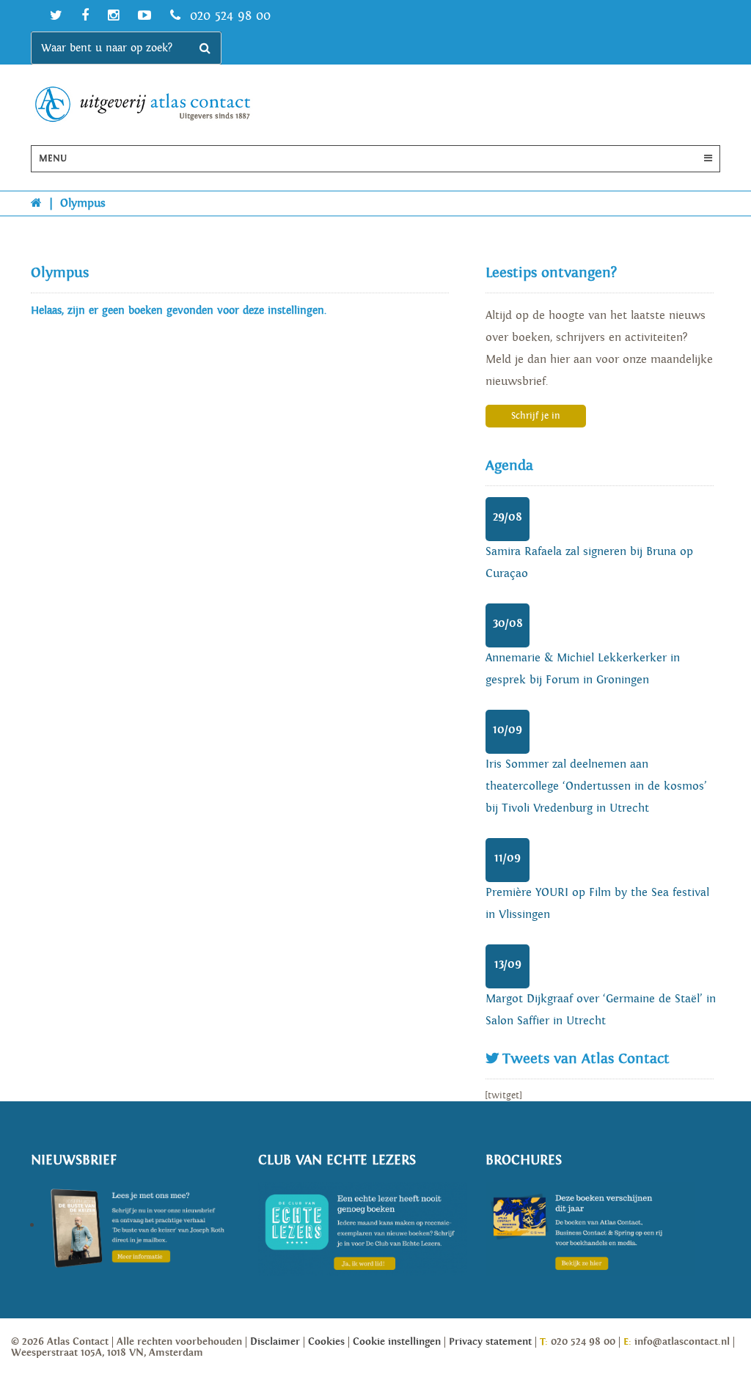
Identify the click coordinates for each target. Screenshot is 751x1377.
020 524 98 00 (228, 15)
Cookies (326, 1342)
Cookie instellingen (397, 1342)
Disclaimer (275, 1342)
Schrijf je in (535, 416)
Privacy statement (490, 1342)
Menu (53, 158)
